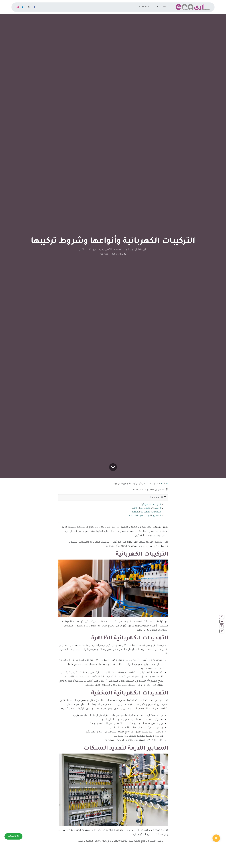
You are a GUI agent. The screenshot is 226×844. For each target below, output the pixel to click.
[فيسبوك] (34, 7)
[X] (28, 7)
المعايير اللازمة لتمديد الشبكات (145, 516)
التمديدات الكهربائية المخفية (146, 512)
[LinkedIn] (23, 7)
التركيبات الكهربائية (151, 505)
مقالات (164, 484)
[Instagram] (17, 7)
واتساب (12, 836)
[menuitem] (162, 7)
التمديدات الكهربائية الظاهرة (146, 508)
